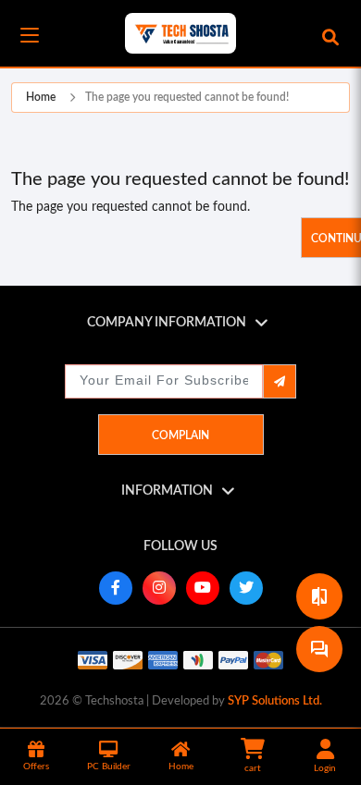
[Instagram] (159, 588)
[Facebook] (115, 588)
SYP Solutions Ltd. (275, 701)
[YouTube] (202, 588)
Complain (180, 435)
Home (41, 97)
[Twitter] (246, 588)
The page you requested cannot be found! (187, 97)
